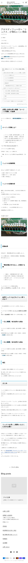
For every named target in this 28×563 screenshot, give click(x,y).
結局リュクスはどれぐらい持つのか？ (11, 88)
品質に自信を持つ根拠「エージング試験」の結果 (14, 72)
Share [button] (4, 37)
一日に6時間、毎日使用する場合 (12, 93)
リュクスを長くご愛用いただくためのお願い (13, 101)
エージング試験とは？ (9, 75)
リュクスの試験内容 (9, 80)
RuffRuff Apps (21, 104)
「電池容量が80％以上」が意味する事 (13, 85)
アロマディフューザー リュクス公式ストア (12, 560)
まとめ (4, 98)
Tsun (26, 104)
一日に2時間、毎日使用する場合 (12, 90)
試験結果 (6, 83)
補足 (6, 96)
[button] (1, 2)
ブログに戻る (15, 467)
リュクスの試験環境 (9, 77)
